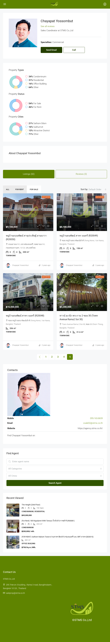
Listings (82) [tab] (29, 174)
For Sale (34, 189)
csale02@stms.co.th (93, 423)
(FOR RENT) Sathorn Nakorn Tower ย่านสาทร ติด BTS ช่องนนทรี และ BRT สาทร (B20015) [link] (58, 537)
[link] (28, 212)
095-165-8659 (96, 418)
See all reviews (48, 26)
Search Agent (55, 483)
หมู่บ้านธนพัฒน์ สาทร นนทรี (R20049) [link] (79, 235)
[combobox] (97, 189)
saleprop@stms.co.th (15, 593)
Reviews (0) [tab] (81, 174)
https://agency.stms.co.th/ (90, 428)
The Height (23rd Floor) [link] (31, 505)
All (7, 189)
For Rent (19, 189)
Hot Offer (46, 197)
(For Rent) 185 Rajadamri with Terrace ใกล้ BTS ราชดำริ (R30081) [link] (48, 521)
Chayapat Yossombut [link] (20, 265)
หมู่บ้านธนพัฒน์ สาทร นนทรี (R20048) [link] (25, 315)
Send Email (51, 50)
